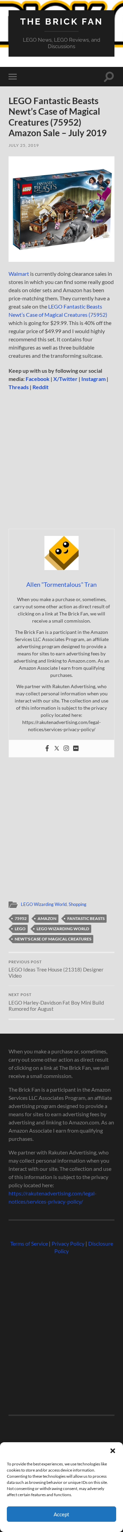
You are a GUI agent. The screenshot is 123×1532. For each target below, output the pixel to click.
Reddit (40, 387)
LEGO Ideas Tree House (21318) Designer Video (56, 969)
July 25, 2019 (24, 145)
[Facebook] (47, 748)
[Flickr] (76, 748)
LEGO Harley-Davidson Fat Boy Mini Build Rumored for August (56, 1002)
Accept (61, 1514)
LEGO (20, 928)
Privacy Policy (68, 1243)
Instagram (93, 378)
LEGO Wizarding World (44, 904)
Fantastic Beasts (86, 918)
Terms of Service (29, 1243)
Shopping (77, 904)
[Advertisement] (61, 462)
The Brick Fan (61, 21)
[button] (112, 1450)
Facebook (38, 378)
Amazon (47, 918)
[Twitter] (57, 748)
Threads (19, 387)
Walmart (19, 273)
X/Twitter (65, 378)
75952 (21, 918)
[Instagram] (66, 748)
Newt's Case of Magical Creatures (53, 938)
